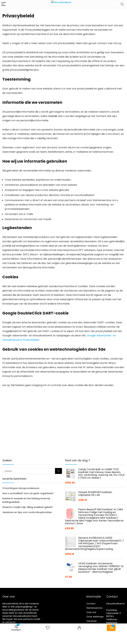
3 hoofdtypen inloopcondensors (20, 488)
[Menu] (3, 4)
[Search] (122, 4)
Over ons (91, 612)
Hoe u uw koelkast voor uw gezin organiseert (28, 493)
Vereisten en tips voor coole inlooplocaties (27, 512)
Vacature (91, 621)
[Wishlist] (48, 628)
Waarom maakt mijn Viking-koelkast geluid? (27, 507)
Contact (91, 603)
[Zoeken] (58, 471)
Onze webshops (95, 616)
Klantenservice (94, 607)
